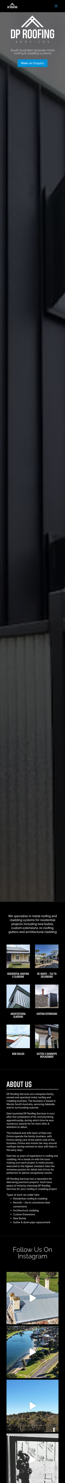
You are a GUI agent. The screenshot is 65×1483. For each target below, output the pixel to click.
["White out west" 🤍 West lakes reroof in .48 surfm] (32, 1352)
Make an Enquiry (32, 63)
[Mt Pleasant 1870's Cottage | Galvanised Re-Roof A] (32, 1298)
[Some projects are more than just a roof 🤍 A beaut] (32, 1406)
